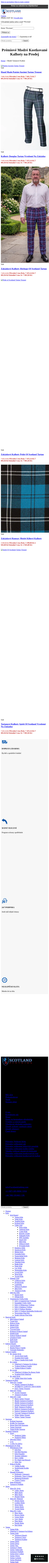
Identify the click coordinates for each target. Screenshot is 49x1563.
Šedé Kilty (14, 1340)
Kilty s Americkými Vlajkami (25, 1301)
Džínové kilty (24, 1244)
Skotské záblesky (21, 1456)
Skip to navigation (7, 2)
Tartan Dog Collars (17, 1554)
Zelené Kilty (14, 1327)
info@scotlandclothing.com (16, 1187)
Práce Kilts (23, 1227)
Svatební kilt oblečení (23, 1374)
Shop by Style (15, 1488)
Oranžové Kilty (15, 1338)
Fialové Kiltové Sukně (18, 1336)
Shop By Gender (16, 1382)
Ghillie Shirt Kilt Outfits (23, 1378)
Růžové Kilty (15, 1323)
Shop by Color (15, 1511)
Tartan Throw (15, 1556)
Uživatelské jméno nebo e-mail (15, 22)
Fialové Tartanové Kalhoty (24, 1411)
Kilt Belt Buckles (21, 1452)
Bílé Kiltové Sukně (17, 1319)
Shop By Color (15, 1397)
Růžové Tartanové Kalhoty (24, 1409)
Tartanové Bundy (21, 1535)
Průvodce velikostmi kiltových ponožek (21, 1146)
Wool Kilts (18, 1274)
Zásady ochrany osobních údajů (18, 1126)
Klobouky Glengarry (22, 1474)
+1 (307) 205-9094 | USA (16, 1191)
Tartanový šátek (16, 1548)
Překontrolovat (11, 1097)
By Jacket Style (15, 1354)
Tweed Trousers (20, 1393)
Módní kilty (19, 1252)
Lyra (11, 1442)
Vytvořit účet (18, 18)
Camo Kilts (23, 1231)
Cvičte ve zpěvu (16, 1444)
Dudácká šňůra (20, 1437)
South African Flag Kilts (23, 1315)
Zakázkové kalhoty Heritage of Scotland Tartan (24, 269)
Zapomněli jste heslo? (9, 37)
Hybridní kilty (24, 1246)
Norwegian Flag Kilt (22, 1313)
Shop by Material (16, 1499)
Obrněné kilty (20, 1262)
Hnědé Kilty (14, 1333)
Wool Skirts (19, 1505)
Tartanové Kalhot (21, 1395)
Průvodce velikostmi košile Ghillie (19, 1149)
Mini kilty (18, 1289)
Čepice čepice (20, 1480)
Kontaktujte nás (11, 1114)
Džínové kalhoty (21, 1287)
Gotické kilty (19, 1260)
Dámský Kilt (14, 1278)
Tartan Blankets (15, 1560)
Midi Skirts (19, 1493)
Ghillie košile (20, 1466)
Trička (17, 1470)
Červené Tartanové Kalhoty (25, 1413)
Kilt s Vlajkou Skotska (23, 1309)
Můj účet (9, 1095)
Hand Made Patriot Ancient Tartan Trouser (21, 72)
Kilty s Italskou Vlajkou (23, 1307)
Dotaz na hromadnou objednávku (19, 1119)
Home (3, 61)
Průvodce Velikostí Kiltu (15, 1141)
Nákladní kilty (24, 1236)
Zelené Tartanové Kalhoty (24, 1405)
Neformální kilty (21, 1270)
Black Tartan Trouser (22, 1399)
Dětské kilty (19, 1297)
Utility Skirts (19, 1491)
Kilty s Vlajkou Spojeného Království (28, 1311)
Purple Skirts (19, 1523)
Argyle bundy (15, 1346)
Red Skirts (18, 1525)
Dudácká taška (20, 1435)
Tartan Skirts (19, 1507)
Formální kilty (20, 1254)
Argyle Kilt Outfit (21, 1356)
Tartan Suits (14, 1533)
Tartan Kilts (19, 1217)
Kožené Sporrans (16, 1421)
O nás (7, 1112)
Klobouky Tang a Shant (23, 1476)
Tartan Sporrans (15, 1427)
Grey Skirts (19, 1519)
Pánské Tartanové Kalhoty (24, 1384)
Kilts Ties (18, 1462)
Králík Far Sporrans (17, 1423)
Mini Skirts (19, 1495)
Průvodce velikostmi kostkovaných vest (21, 1153)
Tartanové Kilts (20, 1291)
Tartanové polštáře (16, 1484)
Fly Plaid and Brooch (22, 1460)
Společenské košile (22, 1468)
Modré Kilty (14, 1325)
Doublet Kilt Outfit (21, 1358)
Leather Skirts (20, 1503)
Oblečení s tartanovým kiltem (26, 1364)
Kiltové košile (15, 1464)
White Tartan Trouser (22, 1415)
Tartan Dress (14, 1544)
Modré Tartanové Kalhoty (24, 1401)
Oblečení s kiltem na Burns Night (27, 1372)
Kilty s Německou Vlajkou (24, 1305)
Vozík (7, 1099)
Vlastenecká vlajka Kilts (19, 1299)
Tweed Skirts (19, 1509)
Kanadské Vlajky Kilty (23, 1303)
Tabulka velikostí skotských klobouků (21, 1151)
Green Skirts (19, 1517)
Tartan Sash (14, 1562)
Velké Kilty (19, 1219)
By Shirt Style (15, 1376)
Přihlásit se (5, 32)
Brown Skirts (19, 1515)
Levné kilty (19, 1272)
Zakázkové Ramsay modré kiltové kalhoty (21, 538)
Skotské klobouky (16, 1472)
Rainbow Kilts (20, 1248)
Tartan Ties (14, 1546)
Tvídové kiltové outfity (23, 1366)
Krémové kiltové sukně (19, 1331)
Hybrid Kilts (19, 1282)
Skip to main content (21, 2)
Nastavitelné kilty (21, 1256)
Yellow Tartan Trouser (23, 1417)
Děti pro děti (15, 1293)
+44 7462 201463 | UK (15, 1195)
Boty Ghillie (19, 1458)
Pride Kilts (18, 1266)
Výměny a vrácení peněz (15, 1122)
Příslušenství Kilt (16, 1448)
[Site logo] (11, 14)
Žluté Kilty (14, 1342)
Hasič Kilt (22, 1240)
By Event (13, 1370)
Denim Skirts (19, 1501)
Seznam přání (11, 1102)
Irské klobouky (15, 1482)
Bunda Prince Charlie (18, 1348)
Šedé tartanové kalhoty (23, 1407)
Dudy (12, 1433)
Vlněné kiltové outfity (23, 1368)
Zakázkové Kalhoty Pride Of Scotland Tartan (22, 454)
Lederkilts (18, 1285)
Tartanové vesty (20, 1537)
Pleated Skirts (19, 1497)
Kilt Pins (18, 1450)
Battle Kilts (19, 1264)
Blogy (7, 1117)
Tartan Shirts (14, 1541)
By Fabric (13, 1362)
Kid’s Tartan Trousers (22, 1389)
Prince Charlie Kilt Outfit (24, 1360)
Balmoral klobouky (22, 1478)
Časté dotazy (10, 1131)
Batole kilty (19, 1295)
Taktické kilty (24, 1229)
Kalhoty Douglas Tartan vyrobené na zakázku (23, 156)
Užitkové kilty (20, 1280)
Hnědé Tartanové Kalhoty (24, 1403)
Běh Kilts (22, 1242)
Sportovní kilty (20, 1250)
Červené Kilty (15, 1329)
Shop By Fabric (15, 1391)
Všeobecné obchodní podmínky (18, 1124)
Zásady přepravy (12, 1129)
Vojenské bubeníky (17, 1350)
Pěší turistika (24, 1238)
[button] (39, 1558)
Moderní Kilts (20, 1258)
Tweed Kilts (19, 1276)
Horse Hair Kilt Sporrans (19, 1425)
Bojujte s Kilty (24, 1234)
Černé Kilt (14, 1321)
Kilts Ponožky (20, 1454)
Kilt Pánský (14, 1215)
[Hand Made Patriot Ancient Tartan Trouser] (12, 66)
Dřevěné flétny (15, 1440)
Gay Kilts (18, 1268)
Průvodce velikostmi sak (15, 1144)
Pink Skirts (18, 1521)
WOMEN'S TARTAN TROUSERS (28, 1386)
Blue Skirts (19, 1513)
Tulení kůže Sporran (17, 1429)
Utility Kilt (18, 1225)
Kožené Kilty (19, 1223)
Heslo (6, 28)
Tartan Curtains (15, 1558)
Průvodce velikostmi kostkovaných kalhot (22, 1156)
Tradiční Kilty (20, 1221)
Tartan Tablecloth (16, 1550)
